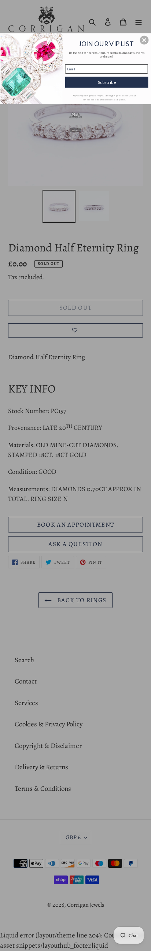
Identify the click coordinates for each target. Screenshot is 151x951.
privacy (75, 129)
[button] (144, 40)
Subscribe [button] (107, 82)
